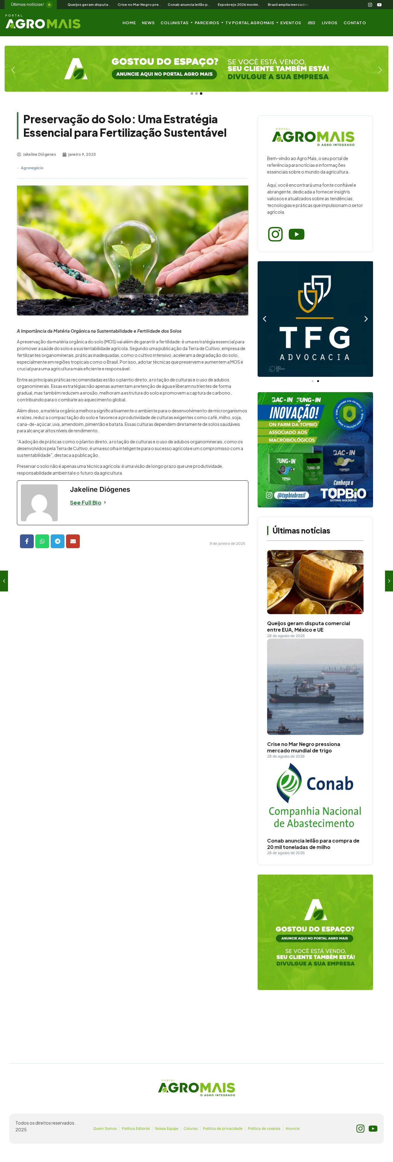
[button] (264, 319)
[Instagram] (370, 4)
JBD (311, 22)
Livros (330, 22)
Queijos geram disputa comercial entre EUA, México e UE (308, 626)
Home (129, 22)
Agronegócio (32, 168)
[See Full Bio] (105, 502)
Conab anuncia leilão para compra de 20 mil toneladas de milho (313, 844)
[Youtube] (379, 4)
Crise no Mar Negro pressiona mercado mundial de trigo (303, 747)
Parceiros (207, 22)
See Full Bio (85, 502)
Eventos (290, 22)
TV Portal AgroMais (249, 22)
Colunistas (175, 22)
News (148, 22)
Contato (355, 22)
